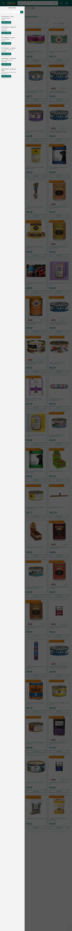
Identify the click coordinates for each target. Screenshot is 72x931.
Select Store (6, 22)
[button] (69, 929)
